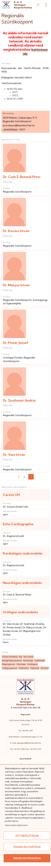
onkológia (21, 664)
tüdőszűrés (23, 668)
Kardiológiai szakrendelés (23, 553)
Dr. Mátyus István (16, 285)
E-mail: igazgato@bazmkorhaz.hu (25, 743)
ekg (20, 656)
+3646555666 (10, 129)
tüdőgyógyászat (9, 668)
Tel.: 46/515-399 (25, 730)
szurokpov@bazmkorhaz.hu (19, 125)
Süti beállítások (27, 835)
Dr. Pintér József (15, 343)
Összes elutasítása (27, 846)
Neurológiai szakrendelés (22, 583)
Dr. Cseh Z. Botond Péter (22, 177)
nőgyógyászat (8, 664)
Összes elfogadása (27, 858)
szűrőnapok (32, 664)
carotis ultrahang (10, 656)
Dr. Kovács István (16, 231)
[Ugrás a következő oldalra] (31, 476)
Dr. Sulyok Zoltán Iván (15, 506)
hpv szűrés (28, 656)
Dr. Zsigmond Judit (13, 536)
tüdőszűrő (34, 668)
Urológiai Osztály (12, 357)
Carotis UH (11, 495)
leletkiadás (39, 660)
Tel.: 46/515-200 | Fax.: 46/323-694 (25, 749)
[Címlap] (6, 4)
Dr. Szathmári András (19, 400)
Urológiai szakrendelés (20, 612)
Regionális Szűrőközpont (17, 191)
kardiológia (28, 660)
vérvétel (44, 668)
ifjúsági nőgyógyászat (12, 660)
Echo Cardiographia (18, 524)
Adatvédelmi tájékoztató (16, 825)
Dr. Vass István (14, 455)
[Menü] (46, 5)
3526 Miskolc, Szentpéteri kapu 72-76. (26, 737)
